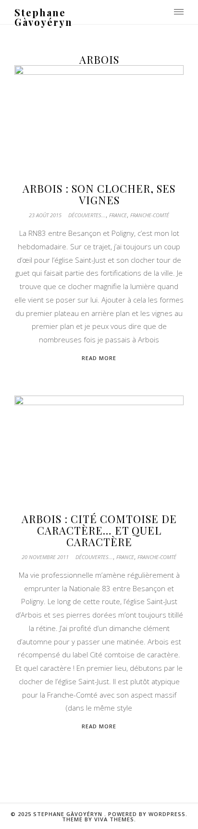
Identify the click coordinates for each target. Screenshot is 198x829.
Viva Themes (114, 819)
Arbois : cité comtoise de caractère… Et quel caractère (99, 530)
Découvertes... (87, 215)
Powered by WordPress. (147, 813)
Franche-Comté (149, 215)
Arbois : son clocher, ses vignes (99, 194)
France (118, 215)
